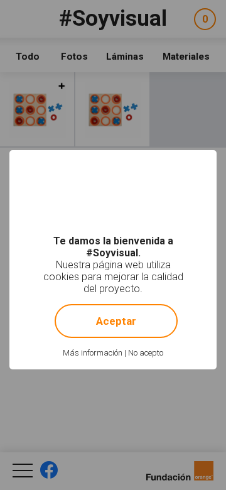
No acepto (145, 352)
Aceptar (116, 321)
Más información (92, 352)
